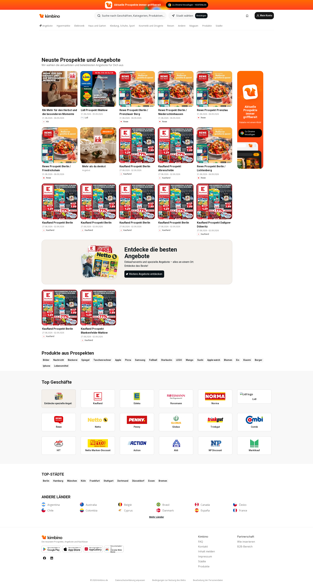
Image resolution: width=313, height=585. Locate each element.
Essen (151, 481)
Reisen (170, 25)
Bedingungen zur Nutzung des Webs (169, 580)
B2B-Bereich (245, 546)
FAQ (200, 541)
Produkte (207, 25)
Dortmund (122, 481)
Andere (182, 25)
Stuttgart (108, 481)
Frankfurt (95, 481)
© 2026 (99, 580)
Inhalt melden (206, 551)
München (72, 481)
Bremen (163, 481)
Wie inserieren (246, 541)
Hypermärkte (63, 25)
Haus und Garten (97, 25)
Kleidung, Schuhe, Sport (122, 25)
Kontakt (203, 546)
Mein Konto (266, 15)
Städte (219, 25)
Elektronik (79, 25)
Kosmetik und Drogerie (151, 25)
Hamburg (58, 481)
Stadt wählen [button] (184, 15)
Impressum (205, 556)
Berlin (46, 481)
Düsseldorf (138, 481)
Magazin (193, 25)
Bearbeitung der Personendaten (208, 580)
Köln (83, 481)
